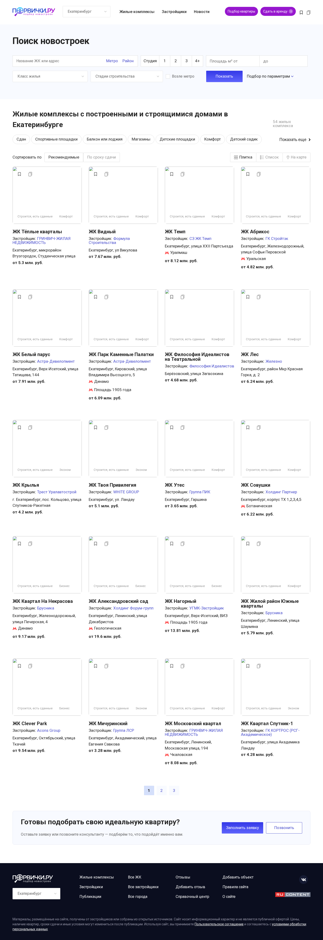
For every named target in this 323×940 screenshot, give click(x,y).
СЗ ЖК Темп (200, 238)
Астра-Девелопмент (56, 361)
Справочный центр (192, 896)
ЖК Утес (174, 485)
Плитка (245, 157)
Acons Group (48, 730)
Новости (202, 11)
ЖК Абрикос (255, 231)
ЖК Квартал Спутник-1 (267, 723)
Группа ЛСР (123, 730)
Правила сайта (235, 887)
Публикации (90, 896)
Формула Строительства (109, 240)
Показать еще (292, 139)
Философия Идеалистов (211, 366)
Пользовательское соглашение (219, 924)
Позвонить (284, 827)
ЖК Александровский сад (118, 601)
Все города (137, 896)
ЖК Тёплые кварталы (37, 231)
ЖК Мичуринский (108, 723)
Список (272, 157)
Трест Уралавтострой (56, 492)
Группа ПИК (199, 492)
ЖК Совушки (255, 485)
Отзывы (183, 877)
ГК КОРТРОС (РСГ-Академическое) (270, 732)
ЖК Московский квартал (193, 723)
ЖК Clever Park (30, 723)
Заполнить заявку (242, 827)
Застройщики (174, 11)
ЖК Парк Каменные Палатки (121, 354)
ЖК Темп (175, 231)
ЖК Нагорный (180, 601)
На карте (298, 157)
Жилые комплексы (136, 11)
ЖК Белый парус (31, 354)
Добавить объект (238, 877)
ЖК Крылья (26, 485)
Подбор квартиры (241, 11)
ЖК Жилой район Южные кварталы (270, 603)
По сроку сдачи (101, 157)
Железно (274, 361)
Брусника (45, 608)
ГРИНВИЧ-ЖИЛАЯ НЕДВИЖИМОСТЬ (41, 240)
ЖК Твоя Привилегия (112, 485)
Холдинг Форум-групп (133, 608)
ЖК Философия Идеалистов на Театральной (197, 357)
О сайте (229, 896)
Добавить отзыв (190, 887)
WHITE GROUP (126, 492)
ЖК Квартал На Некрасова (43, 601)
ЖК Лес (250, 354)
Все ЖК (134, 877)
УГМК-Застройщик (206, 608)
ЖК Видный (102, 231)
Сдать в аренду (277, 11)
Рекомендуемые (63, 157)
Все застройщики (143, 887)
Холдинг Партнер (281, 492)
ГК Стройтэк (277, 238)
